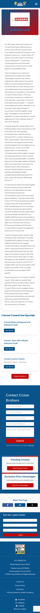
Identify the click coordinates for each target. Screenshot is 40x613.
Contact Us (20, 582)
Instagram (21, 603)
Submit (20, 440)
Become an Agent (20, 609)
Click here (31, 445)
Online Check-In (20, 376)
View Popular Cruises (20, 468)
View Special (9, 330)
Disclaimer (20, 589)
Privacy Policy (20, 585)
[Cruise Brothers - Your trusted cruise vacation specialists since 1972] (20, 4)
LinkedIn (21, 606)
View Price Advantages (20, 485)
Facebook (21, 599)
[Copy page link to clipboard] (20, 505)
